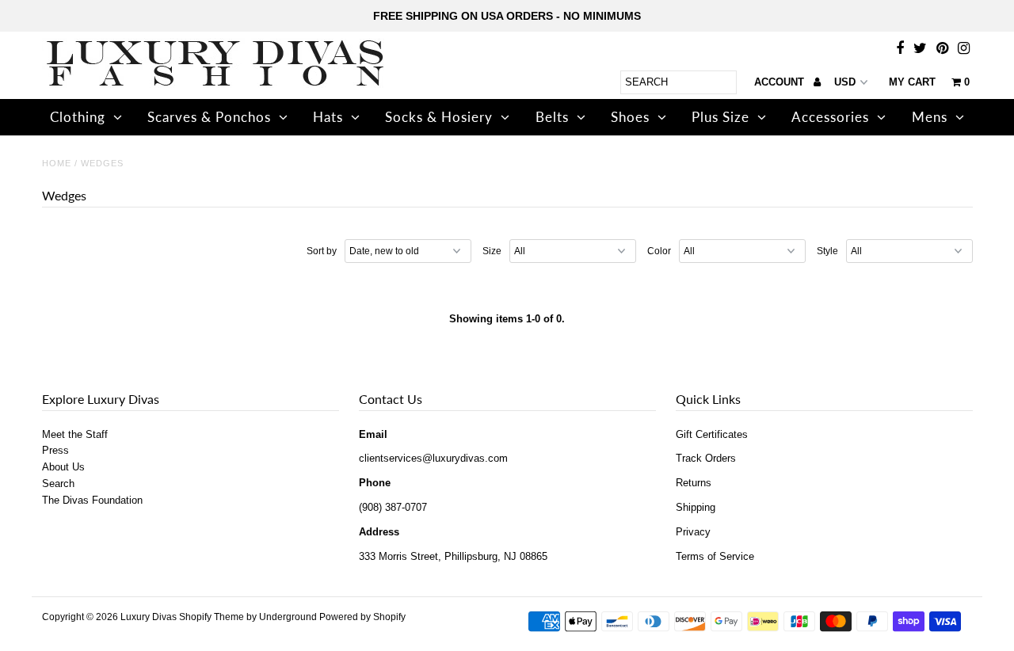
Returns (693, 483)
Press (55, 450)
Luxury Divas (148, 616)
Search (58, 483)
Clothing (77, 116)
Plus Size (720, 116)
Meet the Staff (75, 434)
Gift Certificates (712, 434)
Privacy (693, 532)
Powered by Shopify (362, 616)
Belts (552, 116)
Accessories (830, 116)
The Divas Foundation (92, 500)
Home (56, 163)
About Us (63, 467)
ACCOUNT (780, 82)
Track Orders (706, 458)
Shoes (630, 116)
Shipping (695, 507)
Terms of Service (715, 556)
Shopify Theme (211, 616)
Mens (929, 116)
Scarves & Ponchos (209, 116)
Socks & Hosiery (439, 116)
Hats (328, 116)
